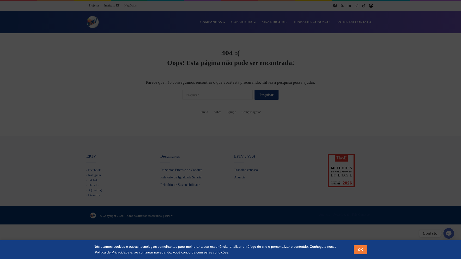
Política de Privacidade (112, 252)
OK (360, 250)
